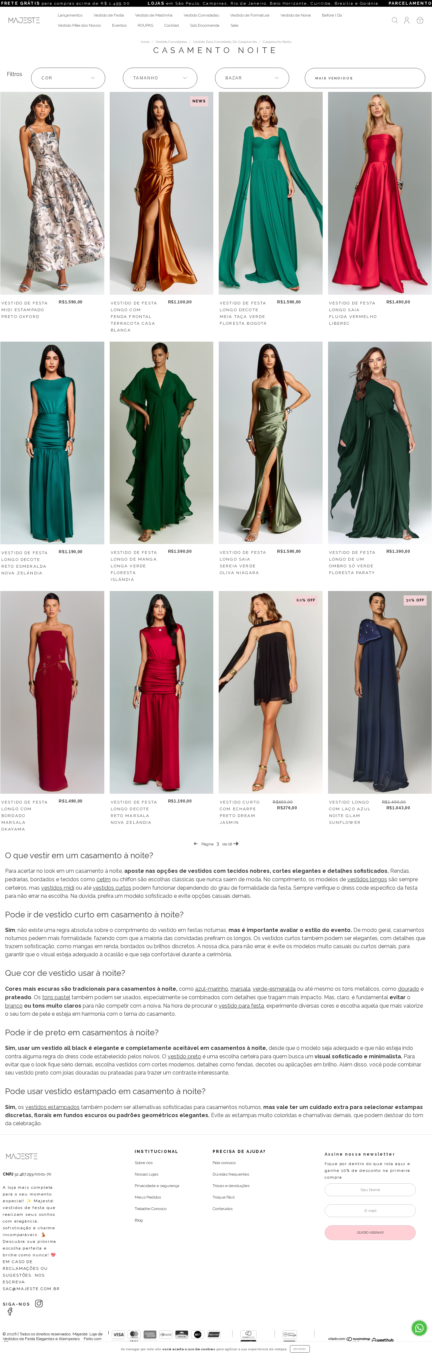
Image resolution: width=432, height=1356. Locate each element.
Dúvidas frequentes (231, 1174)
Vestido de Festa (108, 15)
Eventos (119, 25)
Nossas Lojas (146, 1174)
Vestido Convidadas (201, 15)
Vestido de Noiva (295, 15)
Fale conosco (224, 1162)
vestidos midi (57, 888)
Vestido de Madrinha (153, 15)
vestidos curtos (112, 888)
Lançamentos (70, 15)
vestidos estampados (52, 1107)
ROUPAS (145, 25)
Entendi (300, 1349)
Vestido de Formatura (249, 15)
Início (145, 42)
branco (14, 1006)
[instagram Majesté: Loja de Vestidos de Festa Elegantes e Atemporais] (39, 1303)
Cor (47, 78)
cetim (104, 879)
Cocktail (171, 25)
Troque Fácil (224, 1197)
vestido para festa (241, 1006)
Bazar (234, 78)
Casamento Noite (277, 42)
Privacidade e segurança (157, 1185)
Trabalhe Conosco (150, 1208)
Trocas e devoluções (231, 1185)
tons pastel (56, 997)
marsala (240, 989)
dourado (408, 989)
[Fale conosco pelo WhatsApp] (419, 1328)
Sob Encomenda (204, 25)
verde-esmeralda (274, 989)
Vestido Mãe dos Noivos (79, 25)
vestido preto (184, 1056)
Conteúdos (223, 1208)
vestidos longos (367, 879)
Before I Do (332, 15)
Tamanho (145, 78)
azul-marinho (211, 989)
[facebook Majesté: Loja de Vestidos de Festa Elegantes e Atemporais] (10, 1311)
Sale (234, 25)
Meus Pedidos (148, 1197)
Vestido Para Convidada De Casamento (225, 42)
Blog (139, 1220)
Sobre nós (144, 1162)
